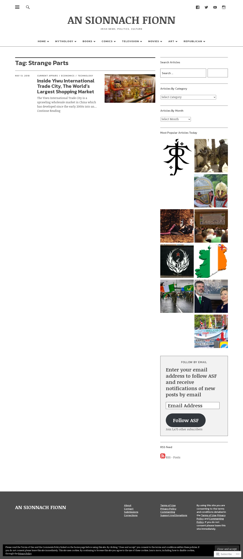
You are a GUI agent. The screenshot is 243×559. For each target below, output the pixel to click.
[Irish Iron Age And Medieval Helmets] (211, 191)
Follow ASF (186, 420)
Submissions (131, 512)
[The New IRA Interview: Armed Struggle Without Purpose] (177, 297)
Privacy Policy (168, 509)
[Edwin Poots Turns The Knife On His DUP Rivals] (211, 332)
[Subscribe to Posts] (162, 457)
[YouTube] (215, 7)
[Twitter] (206, 7)
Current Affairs (47, 75)
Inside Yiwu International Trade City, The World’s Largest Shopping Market (65, 86)
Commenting (167, 512)
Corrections (131, 515)
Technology (85, 75)
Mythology (64, 41)
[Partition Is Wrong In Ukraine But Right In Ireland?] (211, 261)
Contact (128, 509)
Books (87, 41)
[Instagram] (224, 7)
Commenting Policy (210, 520)
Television (130, 41)
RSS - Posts (173, 457)
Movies (153, 41)
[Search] (27, 7)
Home (42, 41)
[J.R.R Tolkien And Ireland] (177, 157)
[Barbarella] (177, 226)
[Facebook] (198, 7)
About (127, 505)
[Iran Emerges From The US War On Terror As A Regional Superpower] (211, 156)
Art (171, 41)
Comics (107, 41)
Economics (68, 75)
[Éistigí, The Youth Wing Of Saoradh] (211, 226)
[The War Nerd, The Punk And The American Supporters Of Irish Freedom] (211, 297)
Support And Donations (173, 515)
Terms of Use (168, 505)
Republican (193, 41)
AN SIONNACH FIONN (121, 19)
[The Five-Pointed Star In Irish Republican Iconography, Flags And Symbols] (177, 261)
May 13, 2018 (22, 75)
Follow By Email (194, 362)
